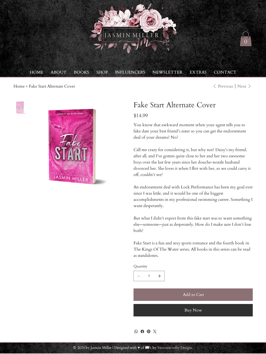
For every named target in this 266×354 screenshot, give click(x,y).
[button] (198, 72)
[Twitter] (154, 331)
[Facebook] (142, 331)
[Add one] (159, 276)
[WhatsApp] (136, 331)
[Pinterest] (148, 331)
